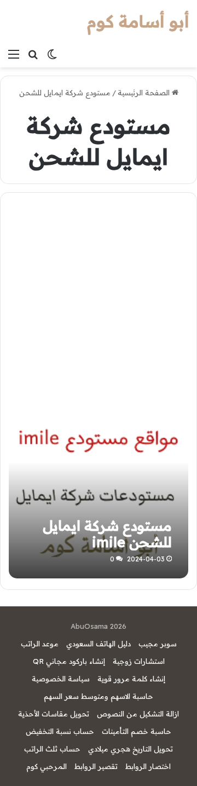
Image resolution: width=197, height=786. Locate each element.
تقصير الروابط (96, 766)
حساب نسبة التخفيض (60, 731)
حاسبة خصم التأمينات (136, 731)
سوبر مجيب (157, 643)
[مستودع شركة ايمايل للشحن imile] (98, 488)
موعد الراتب (40, 643)
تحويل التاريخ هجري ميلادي (130, 748)
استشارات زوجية (139, 661)
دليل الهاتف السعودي (98, 643)
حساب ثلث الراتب (52, 748)
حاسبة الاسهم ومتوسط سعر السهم (98, 696)
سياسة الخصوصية (61, 678)
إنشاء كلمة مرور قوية (131, 678)
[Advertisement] (98, 301)
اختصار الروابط (148, 766)
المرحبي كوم (46, 766)
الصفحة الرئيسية (145, 92)
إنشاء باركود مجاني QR (69, 661)
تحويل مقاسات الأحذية (53, 713)
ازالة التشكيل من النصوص (138, 713)
